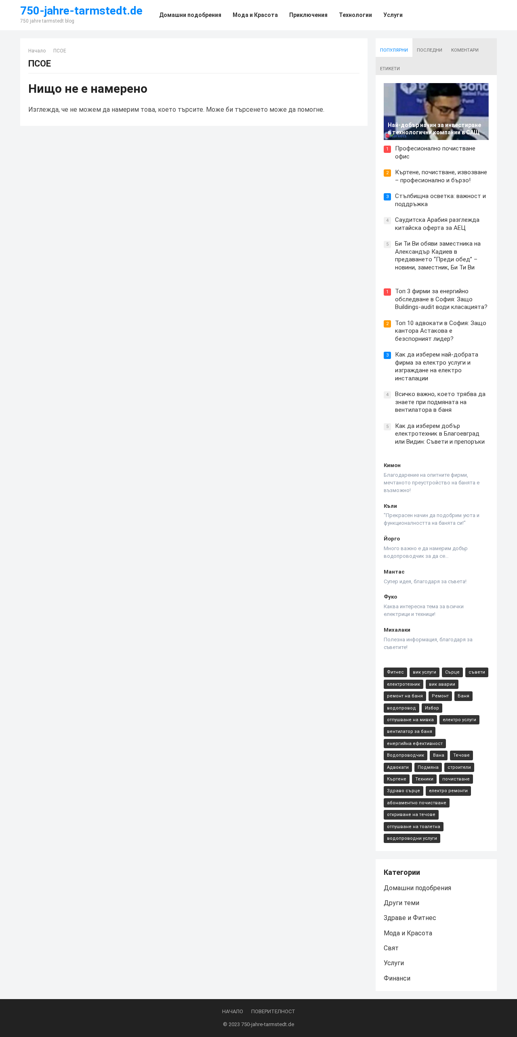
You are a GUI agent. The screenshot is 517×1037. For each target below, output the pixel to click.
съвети (477, 672)
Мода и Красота (408, 933)
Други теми (401, 903)
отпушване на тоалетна (413, 826)
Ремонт (440, 696)
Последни (429, 50)
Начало (37, 51)
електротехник (403, 684)
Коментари (465, 50)
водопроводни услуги (412, 838)
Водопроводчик (405, 755)
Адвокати (398, 767)
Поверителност (273, 1011)
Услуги (394, 963)
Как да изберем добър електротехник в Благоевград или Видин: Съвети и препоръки (440, 433)
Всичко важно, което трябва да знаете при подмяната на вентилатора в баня (440, 401)
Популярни (394, 50)
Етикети (390, 68)
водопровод (401, 708)
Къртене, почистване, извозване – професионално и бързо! (441, 176)
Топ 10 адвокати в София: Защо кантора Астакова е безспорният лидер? (440, 330)
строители (459, 767)
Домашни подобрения (417, 888)
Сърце (452, 672)
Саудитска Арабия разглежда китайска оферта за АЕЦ (437, 224)
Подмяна (428, 767)
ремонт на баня (405, 696)
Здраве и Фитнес (410, 918)
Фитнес (395, 672)
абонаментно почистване (416, 802)
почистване (456, 779)
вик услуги (424, 672)
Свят (391, 948)
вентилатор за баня (409, 731)
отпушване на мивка (410, 719)
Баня (463, 696)
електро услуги (459, 719)
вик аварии (442, 684)
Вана (438, 755)
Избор (432, 708)
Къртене (396, 779)
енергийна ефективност (415, 743)
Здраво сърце (403, 790)
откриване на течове (411, 814)
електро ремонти (448, 790)
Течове (461, 755)
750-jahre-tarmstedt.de (81, 11)
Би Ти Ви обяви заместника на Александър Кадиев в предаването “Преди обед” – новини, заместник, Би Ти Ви (438, 255)
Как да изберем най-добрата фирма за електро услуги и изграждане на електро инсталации (436, 366)
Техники (424, 779)
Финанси (397, 978)
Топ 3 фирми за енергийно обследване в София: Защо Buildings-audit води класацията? (441, 299)
